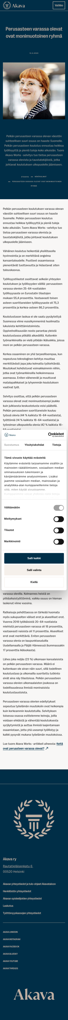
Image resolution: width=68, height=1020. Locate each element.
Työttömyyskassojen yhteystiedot (22, 913)
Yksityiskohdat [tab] (34, 444)
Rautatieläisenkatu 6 (18, 866)
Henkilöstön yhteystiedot (17, 891)
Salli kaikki (34, 558)
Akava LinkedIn (10, 932)
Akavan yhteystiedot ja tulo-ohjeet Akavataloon (29, 884)
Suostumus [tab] (11, 444)
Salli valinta (34, 570)
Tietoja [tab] (56, 444)
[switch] (58, 518)
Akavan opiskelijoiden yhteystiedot (22, 898)
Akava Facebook (11, 946)
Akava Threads (10, 968)
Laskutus (8, 905)
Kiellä (34, 582)
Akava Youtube (10, 961)
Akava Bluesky (10, 954)
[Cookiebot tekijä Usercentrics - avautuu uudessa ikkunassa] (48, 434)
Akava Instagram (11, 939)
